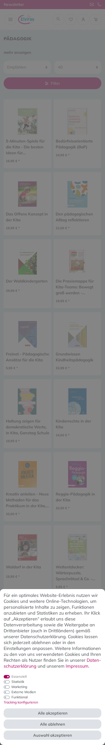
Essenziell (19, 676)
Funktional (19, 697)
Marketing (19, 687)
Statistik (17, 681)
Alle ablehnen (52, 724)
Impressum (77, 666)
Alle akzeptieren (52, 713)
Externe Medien (23, 692)
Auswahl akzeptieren (52, 735)
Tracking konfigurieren (21, 702)
